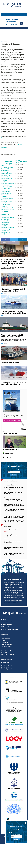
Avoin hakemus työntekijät (7, 229)
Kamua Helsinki (5, 626)
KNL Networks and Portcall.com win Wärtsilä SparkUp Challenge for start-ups (14, 510)
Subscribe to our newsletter (9, 629)
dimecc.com (21, 133)
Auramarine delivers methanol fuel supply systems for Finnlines (14, 554)
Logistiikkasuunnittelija (6, 185)
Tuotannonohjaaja (5, 172)
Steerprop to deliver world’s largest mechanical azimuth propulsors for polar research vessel (13, 535)
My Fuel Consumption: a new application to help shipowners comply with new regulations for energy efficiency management (14, 489)
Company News (5, 642)
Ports (3, 640)
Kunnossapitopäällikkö (6, 173)
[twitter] (14, 239)
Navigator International (11, 19)
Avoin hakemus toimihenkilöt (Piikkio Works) (6, 232)
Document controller (6, 193)
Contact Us (11, 23)
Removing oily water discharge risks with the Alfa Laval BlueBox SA (14, 513)
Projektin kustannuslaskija (7, 183)
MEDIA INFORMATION (6, 659)
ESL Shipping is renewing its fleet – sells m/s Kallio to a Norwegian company (13, 529)
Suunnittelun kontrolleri (6, 178)
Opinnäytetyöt (4, 221)
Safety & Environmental (14, 36)
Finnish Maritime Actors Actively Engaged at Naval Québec (14, 548)
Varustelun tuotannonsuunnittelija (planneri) (6, 201)
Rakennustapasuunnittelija (7, 209)
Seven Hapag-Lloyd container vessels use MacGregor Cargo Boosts (13, 484)
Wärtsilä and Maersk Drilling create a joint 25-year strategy (14, 493)
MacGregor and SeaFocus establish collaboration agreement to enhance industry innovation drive (14, 501)
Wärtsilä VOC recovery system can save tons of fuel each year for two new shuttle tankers (14, 521)
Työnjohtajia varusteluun (7, 198)
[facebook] (5, 239)
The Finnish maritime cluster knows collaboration (23, 426)
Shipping (14, 27)
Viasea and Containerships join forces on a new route (13, 497)
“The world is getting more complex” (11, 457)
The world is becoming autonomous (11, 449)
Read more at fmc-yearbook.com (12, 420)
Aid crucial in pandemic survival (10, 433)
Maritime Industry (14, 29)
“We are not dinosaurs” (8, 453)
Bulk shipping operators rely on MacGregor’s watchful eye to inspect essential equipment (14, 517)
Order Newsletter (11, 24)
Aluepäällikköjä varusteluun (7, 208)
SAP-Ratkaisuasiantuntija (7, 167)
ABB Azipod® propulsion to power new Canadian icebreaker (13, 542)
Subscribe (14, 474)
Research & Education (14, 38)
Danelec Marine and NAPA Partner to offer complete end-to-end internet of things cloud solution (14, 505)
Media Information (11, 21)
